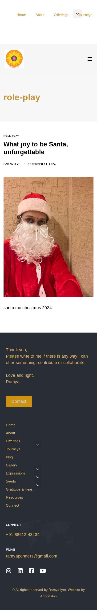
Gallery (11, 465)
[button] (77, 13)
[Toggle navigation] (77, 59)
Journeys (13, 449)
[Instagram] (9, 571)
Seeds (11, 481)
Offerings (13, 441)
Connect (12, 505)
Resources (14, 497)
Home (11, 425)
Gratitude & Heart (19, 489)
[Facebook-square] (31, 571)
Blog (9, 457)
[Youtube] (43, 571)
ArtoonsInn (48, 596)
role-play (11, 136)
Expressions (16, 473)
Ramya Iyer (12, 163)
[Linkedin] (20, 571)
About (10, 433)
